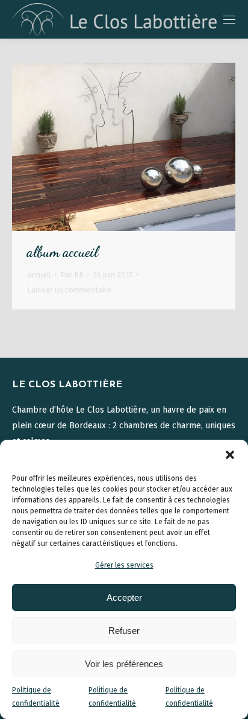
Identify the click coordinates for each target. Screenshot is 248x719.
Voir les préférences (124, 664)
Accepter (124, 597)
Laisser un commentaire (69, 289)
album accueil (62, 252)
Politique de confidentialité (36, 697)
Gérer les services (124, 565)
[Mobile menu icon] (229, 19)
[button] (230, 455)
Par (72, 274)
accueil (39, 274)
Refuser (124, 631)
